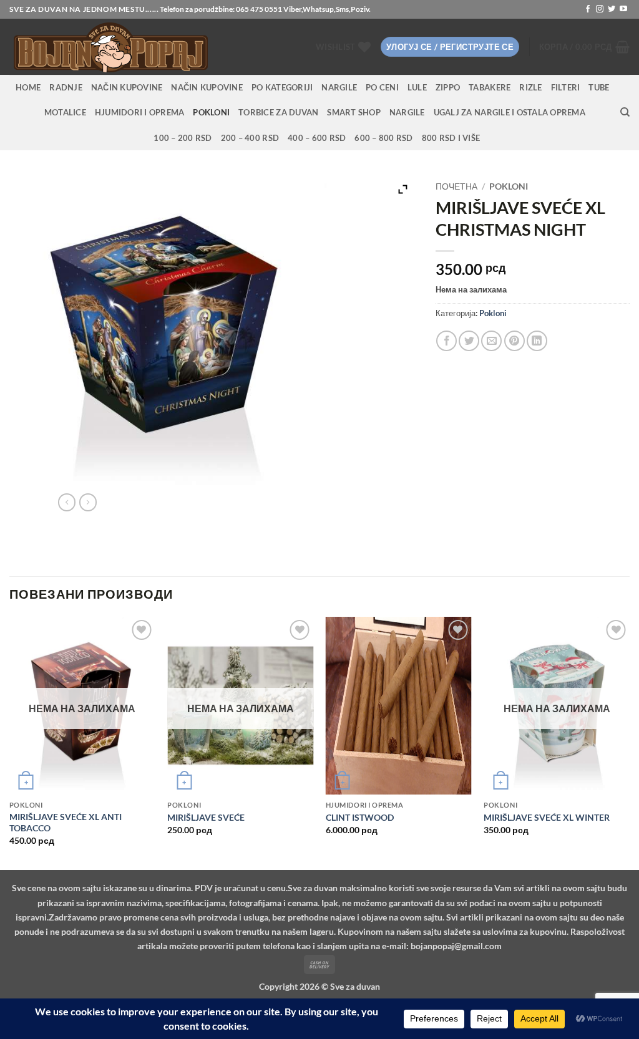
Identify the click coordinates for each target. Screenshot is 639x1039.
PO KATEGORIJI (282, 87)
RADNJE (65, 87)
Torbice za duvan (278, 112)
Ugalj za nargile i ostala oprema (509, 112)
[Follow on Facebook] (588, 9)
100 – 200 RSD (183, 138)
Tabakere (489, 87)
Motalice (65, 112)
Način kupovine (127, 87)
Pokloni (211, 112)
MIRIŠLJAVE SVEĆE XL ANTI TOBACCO (65, 822)
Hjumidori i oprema (140, 112)
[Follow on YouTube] (623, 9)
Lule (417, 87)
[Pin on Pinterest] (514, 341)
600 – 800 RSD (383, 138)
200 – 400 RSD (250, 138)
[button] (450, 47)
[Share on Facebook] (446, 341)
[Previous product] (88, 502)
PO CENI (382, 87)
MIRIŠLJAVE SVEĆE (206, 817)
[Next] (629, 742)
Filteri (565, 87)
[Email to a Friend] (491, 341)
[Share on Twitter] (469, 341)
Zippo (448, 87)
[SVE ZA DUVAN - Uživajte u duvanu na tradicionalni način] (144, 47)
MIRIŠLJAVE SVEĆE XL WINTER (547, 817)
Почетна (456, 186)
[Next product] (67, 502)
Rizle (530, 87)
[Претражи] (625, 112)
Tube (598, 87)
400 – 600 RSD (317, 138)
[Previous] (10, 742)
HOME (28, 87)
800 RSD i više (451, 138)
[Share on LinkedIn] (537, 341)
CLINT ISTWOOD (360, 817)
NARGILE (339, 87)
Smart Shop (354, 112)
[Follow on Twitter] (611, 9)
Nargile (407, 112)
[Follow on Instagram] (599, 9)
